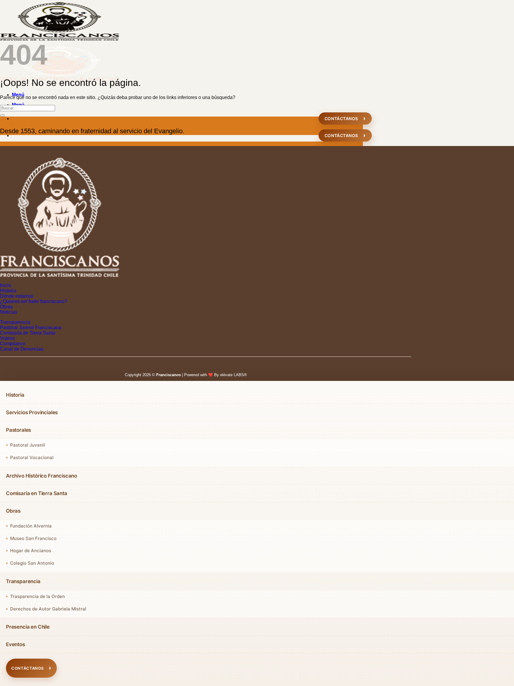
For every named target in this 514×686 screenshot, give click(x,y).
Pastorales (18, 430)
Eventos (15, 644)
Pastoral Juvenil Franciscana (30, 327)
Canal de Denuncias (21, 348)
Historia (8, 290)
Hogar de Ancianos (30, 550)
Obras (6, 306)
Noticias (8, 312)
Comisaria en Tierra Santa (36, 493)
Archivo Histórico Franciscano (41, 476)
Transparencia (15, 322)
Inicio (5, 285)
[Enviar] (2, 115)
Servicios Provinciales (32, 412)
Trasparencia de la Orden (37, 596)
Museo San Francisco (33, 538)
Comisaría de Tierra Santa (27, 332)
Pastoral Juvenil (27, 445)
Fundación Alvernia (31, 526)
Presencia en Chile (28, 627)
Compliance (13, 343)
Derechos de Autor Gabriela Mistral (48, 609)
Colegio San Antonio (32, 563)
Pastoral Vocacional (32, 457)
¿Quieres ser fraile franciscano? (33, 301)
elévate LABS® (233, 375)
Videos (7, 338)
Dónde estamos (16, 296)
